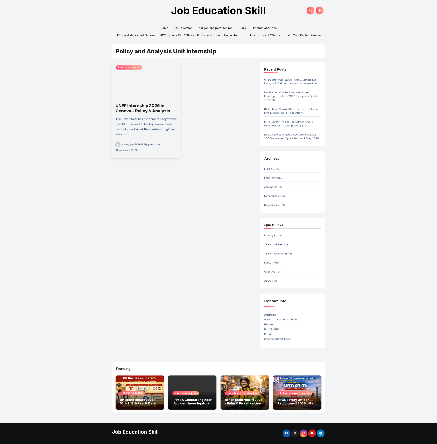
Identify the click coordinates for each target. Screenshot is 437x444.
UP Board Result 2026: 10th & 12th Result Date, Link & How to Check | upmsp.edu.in (290, 81)
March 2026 (272, 169)
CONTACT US (272, 271)
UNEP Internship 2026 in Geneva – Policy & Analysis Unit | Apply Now (143, 111)
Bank (242, 28)
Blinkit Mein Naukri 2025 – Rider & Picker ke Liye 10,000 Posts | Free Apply (291, 111)
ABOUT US (270, 280)
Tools (249, 35)
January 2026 (273, 187)
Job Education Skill (218, 10)
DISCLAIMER (271, 262)
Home (164, 28)
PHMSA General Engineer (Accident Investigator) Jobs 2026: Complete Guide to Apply (290, 96)
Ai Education (184, 28)
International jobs (265, 28)
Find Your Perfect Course (304, 35)
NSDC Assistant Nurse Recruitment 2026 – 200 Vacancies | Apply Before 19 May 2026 (291, 136)
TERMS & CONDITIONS (278, 253)
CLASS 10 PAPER (132, 393)
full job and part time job (216, 28)
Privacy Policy (273, 235)
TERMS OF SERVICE (276, 244)
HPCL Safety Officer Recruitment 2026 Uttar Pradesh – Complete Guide (288, 123)
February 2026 (273, 178)
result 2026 (270, 35)
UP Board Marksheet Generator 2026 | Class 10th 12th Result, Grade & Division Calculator (177, 35)
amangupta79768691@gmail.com (140, 144)
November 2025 (274, 205)
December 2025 (274, 196)
